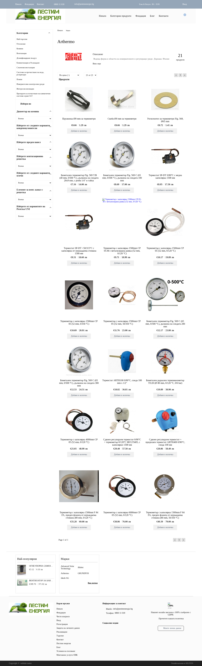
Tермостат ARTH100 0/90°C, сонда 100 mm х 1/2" (122, 381)
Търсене (60, 636)
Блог (152, 16)
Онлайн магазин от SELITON (182, 663)
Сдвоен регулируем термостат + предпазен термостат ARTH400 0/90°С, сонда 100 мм (165, 442)
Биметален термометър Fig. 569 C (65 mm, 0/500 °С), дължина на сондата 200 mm (165, 324)
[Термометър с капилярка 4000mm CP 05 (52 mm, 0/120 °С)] (79, 420)
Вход (184, 4)
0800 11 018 (59, 4)
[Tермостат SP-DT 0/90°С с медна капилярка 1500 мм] (165, 156)
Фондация (29, 4)
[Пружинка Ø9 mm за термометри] (79, 99)
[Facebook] (104, 629)
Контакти (163, 16)
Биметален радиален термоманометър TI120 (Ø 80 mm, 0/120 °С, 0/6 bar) (165, 381)
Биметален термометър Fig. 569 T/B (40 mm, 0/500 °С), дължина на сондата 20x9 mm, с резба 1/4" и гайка (78, 178)
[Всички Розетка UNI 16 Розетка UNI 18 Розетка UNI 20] (34, 216)
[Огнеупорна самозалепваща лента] (21, 574)
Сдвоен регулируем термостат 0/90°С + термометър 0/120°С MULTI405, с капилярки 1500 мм (122, 442)
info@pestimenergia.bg (84, 4)
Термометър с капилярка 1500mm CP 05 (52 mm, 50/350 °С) (122, 322)
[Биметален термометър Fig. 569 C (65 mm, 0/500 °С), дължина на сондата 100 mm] (122, 156)
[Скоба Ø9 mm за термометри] (122, 99)
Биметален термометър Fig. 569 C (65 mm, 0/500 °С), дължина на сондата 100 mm (122, 178)
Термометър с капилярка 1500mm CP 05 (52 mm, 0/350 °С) (79, 322)
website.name (26, 663)
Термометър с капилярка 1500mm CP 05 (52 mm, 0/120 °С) (165, 249)
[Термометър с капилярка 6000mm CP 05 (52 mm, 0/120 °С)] (122, 486)
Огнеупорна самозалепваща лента (41, 566)
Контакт (40, 4)
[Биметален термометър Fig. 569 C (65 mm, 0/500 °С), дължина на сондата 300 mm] (79, 361)
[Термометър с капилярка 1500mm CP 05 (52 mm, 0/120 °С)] (165, 222)
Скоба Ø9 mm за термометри (122, 118)
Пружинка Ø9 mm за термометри (79, 118)
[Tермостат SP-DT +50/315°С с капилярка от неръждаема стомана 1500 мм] (79, 222)
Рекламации (61, 632)
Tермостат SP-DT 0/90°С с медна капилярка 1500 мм (165, 176)
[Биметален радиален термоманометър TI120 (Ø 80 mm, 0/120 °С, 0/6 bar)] (165, 361)
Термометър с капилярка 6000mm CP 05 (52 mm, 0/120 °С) (122, 513)
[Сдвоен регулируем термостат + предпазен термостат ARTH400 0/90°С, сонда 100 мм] (165, 420)
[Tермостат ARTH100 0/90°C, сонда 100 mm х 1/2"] (122, 361)
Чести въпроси (63, 616)
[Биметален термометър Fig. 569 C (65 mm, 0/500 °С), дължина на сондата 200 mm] (165, 295)
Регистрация (62, 624)
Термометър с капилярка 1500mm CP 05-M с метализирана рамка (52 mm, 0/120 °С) (122, 251)
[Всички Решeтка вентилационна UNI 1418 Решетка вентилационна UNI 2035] (34, 166)
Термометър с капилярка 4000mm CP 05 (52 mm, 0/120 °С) (79, 440)
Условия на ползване (65, 651)
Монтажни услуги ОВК (66, 655)
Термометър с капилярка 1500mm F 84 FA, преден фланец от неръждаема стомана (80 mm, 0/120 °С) (79, 515)
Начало (18, 4)
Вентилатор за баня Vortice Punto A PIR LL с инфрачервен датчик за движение (41, 580)
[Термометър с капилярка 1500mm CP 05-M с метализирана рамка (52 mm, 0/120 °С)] (122, 222)
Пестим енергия (63, 643)
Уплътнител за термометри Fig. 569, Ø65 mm (165, 120)
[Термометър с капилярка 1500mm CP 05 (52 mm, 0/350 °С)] (79, 295)
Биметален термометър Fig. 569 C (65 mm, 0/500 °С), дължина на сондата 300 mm (79, 383)
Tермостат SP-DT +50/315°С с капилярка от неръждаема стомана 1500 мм (79, 251)
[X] (109, 629)
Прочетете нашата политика (171, 618)
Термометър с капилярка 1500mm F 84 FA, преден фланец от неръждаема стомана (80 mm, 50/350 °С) (165, 515)
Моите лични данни (172, 628)
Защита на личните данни (68, 628)
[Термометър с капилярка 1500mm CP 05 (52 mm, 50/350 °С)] (122, 295)
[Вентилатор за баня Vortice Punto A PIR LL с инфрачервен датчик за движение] (22, 585)
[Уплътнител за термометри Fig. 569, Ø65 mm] (165, 99)
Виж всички (93, 583)
